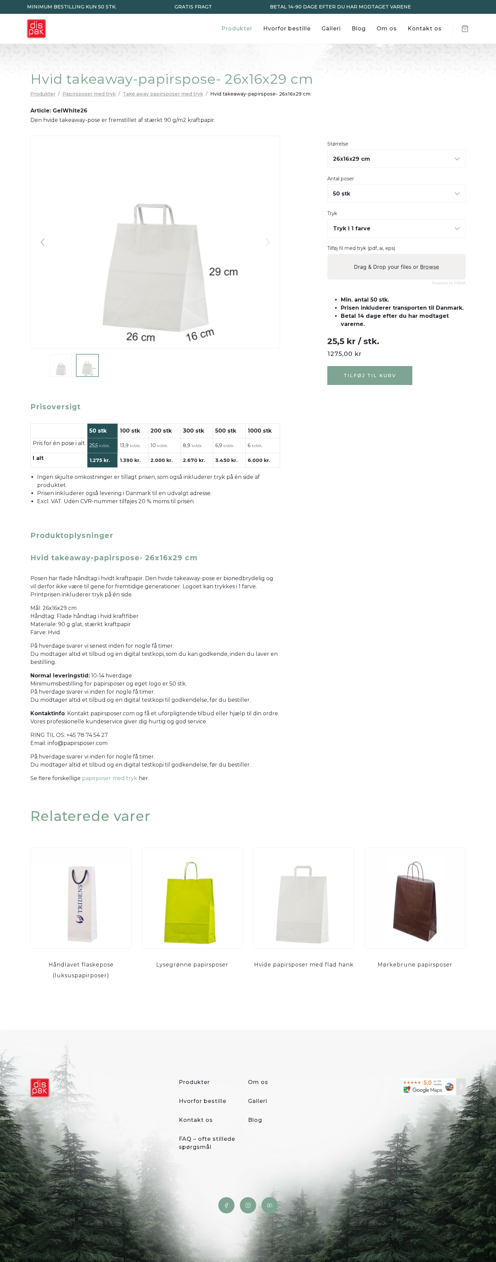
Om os (387, 28)
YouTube (269, 1205)
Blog (359, 28)
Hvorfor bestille (287, 28)
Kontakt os (425, 28)
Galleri (331, 28)
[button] (43, 242)
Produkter (236, 28)
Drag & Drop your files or (396, 266)
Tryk (332, 213)
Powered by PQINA (449, 283)
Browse (429, 266)
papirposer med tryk (109, 778)
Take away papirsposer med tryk (163, 94)
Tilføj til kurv (369, 375)
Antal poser (340, 179)
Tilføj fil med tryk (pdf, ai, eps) (361, 248)
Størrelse (337, 144)
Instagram (248, 1205)
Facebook (226, 1205)
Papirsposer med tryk (89, 94)
